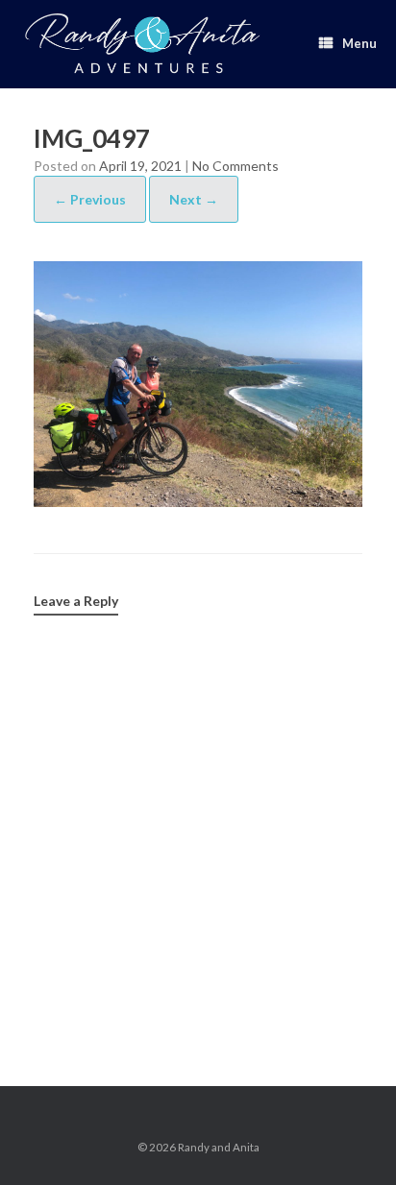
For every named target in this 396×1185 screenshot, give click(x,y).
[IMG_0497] (198, 500)
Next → (193, 199)
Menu (359, 43)
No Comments (235, 165)
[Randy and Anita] (141, 44)
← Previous (90, 199)
